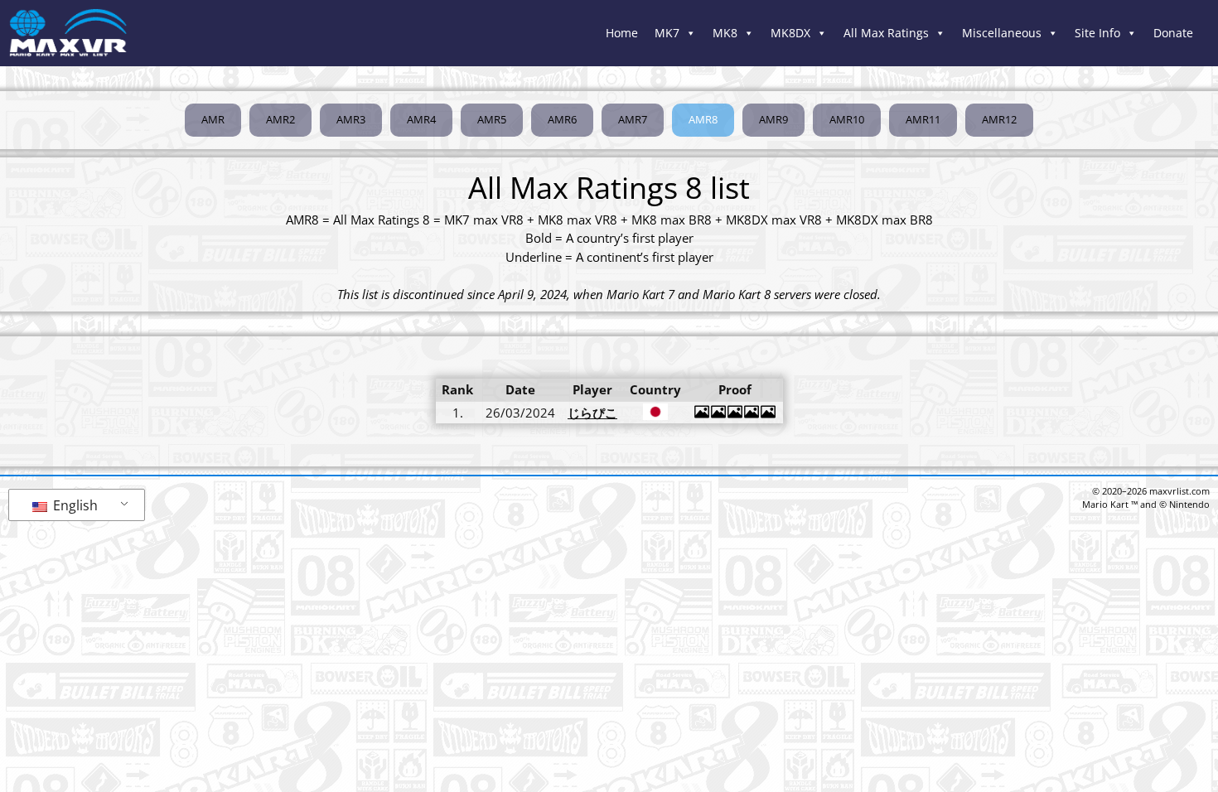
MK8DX (790, 33)
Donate (1173, 33)
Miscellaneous (1002, 33)
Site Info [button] (1097, 33)
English (74, 505)
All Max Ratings (886, 33)
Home (622, 33)
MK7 (667, 33)
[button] (703, 120)
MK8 (725, 33)
